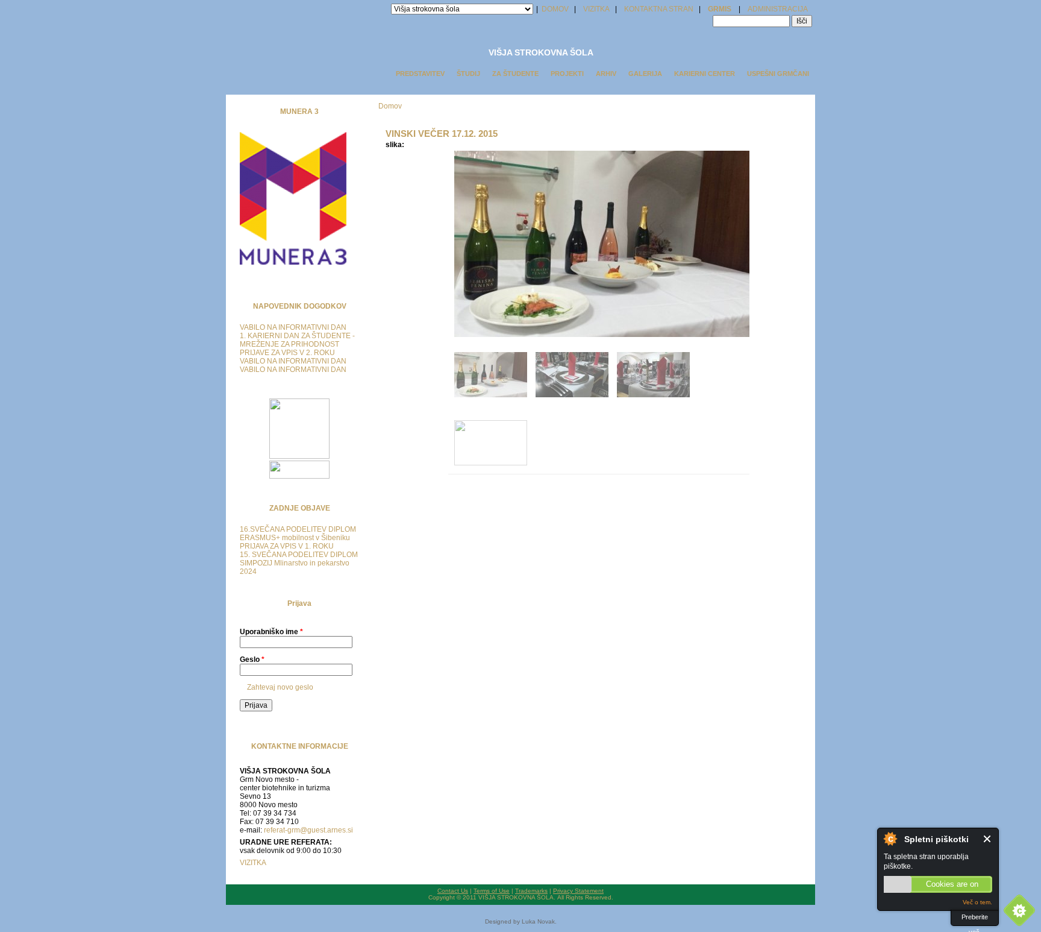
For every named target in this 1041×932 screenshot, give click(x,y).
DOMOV (554, 9)
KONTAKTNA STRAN (658, 9)
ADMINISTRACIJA (778, 9)
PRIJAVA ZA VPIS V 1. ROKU (287, 546)
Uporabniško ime (271, 632)
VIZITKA (596, 9)
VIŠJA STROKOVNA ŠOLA (541, 52)
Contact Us (452, 890)
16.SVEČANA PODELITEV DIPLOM (298, 529)
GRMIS (719, 9)
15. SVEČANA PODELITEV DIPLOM (299, 554)
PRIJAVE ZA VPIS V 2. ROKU (287, 352)
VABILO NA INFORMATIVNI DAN (293, 327)
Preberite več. (974, 919)
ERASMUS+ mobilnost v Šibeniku (295, 538)
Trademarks (531, 890)
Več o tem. (977, 902)
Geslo (252, 659)
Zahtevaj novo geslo (280, 687)
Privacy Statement (578, 890)
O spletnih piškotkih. (890, 838)
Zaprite (988, 839)
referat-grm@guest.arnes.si (308, 830)
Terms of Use (492, 890)
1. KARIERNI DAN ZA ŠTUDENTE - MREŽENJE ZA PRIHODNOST (297, 340)
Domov (390, 106)
